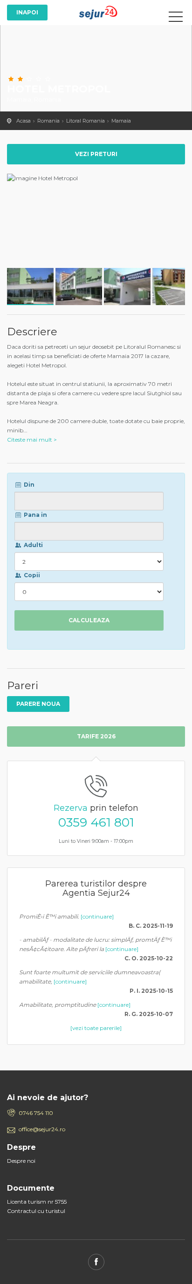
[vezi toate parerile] (96, 1027)
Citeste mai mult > (32, 439)
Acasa (23, 120)
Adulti (32, 544)
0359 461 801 (96, 822)
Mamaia (121, 120)
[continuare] (97, 916)
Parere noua (38, 703)
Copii (31, 575)
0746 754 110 (36, 1112)
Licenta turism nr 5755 (37, 1201)
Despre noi (21, 1160)
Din (28, 484)
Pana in (34, 514)
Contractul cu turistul (36, 1210)
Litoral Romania (85, 120)
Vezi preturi (96, 153)
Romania (48, 120)
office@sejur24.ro (42, 1129)
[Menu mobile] (176, 19)
